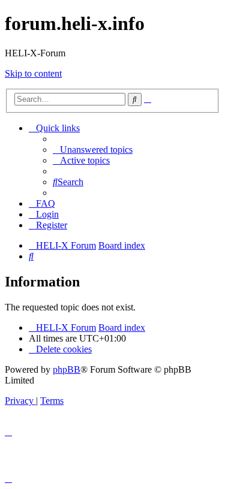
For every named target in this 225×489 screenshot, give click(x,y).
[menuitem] (93, 149)
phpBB (66, 369)
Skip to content (33, 73)
